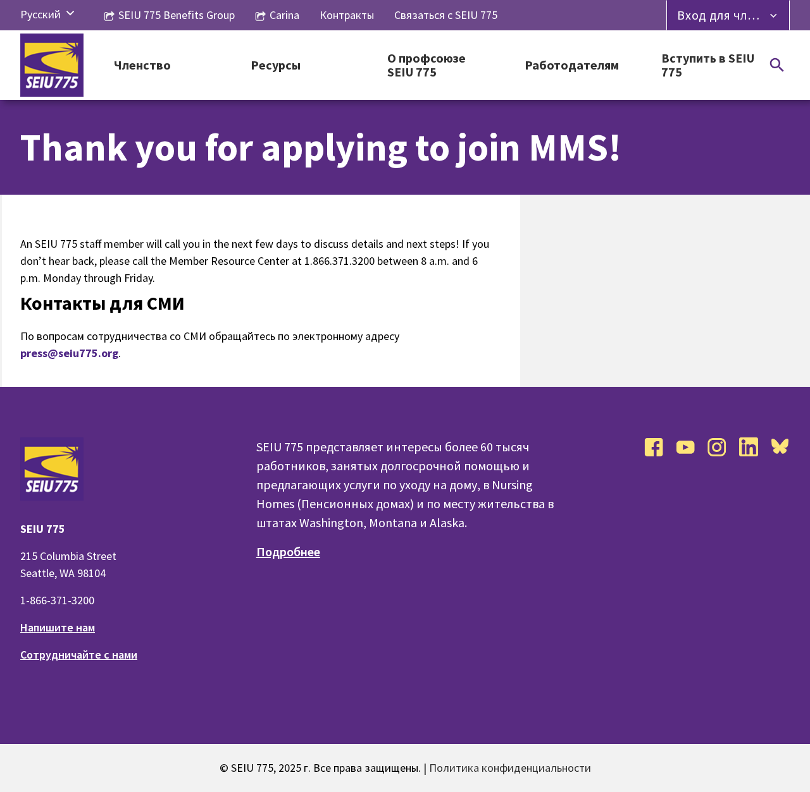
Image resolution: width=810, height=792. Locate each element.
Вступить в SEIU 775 (707, 65)
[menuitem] (40, 14)
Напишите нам (57, 627)
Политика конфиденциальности (510, 767)
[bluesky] (780, 446)
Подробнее (288, 551)
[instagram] (716, 446)
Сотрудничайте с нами (78, 654)
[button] (70, 14)
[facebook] (653, 446)
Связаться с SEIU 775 (445, 15)
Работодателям (572, 65)
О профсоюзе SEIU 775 (426, 65)
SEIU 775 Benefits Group (176, 15)
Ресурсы (276, 65)
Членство (142, 65)
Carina (284, 15)
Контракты (347, 15)
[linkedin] (748, 446)
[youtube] (685, 446)
